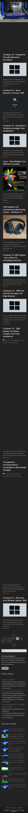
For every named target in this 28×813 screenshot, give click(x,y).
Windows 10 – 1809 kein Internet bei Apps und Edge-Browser (13, 293)
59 (2, 641)
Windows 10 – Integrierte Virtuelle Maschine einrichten (14, 57)
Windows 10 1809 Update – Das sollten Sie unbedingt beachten (14, 258)
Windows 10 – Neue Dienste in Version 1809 (13, 91)
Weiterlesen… (6, 86)
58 (21, 638)
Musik (14, 658)
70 (10, 641)
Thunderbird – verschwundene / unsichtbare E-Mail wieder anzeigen (14, 466)
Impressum (8, 1)
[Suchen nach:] (17, 20)
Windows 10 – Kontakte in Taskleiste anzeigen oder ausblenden (14, 128)
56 (13, 638)
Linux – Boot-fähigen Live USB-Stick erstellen (14, 162)
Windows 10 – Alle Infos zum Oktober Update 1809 (14, 599)
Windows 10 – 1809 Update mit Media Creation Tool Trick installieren (11, 332)
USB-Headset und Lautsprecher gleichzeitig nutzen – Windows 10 (14, 209)
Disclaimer (14, 1)
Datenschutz (19, 1)
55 (10, 638)
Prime (7, 658)
